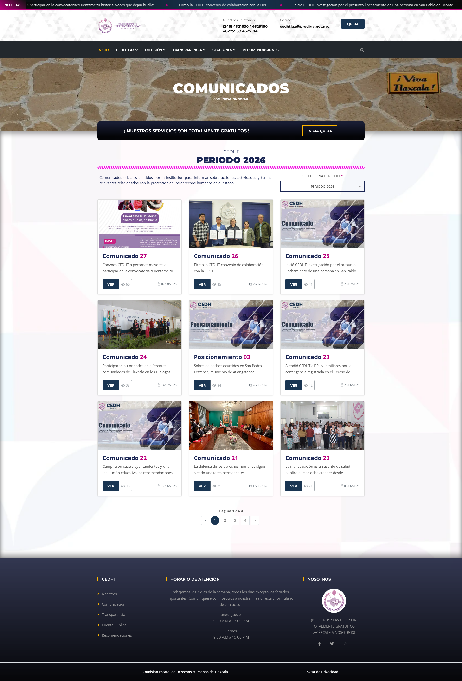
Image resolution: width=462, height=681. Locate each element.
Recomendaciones (261, 50)
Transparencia (113, 614)
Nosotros (109, 593)
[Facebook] (319, 643)
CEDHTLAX (125, 50)
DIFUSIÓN (154, 50)
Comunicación (113, 604)
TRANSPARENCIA (188, 50)
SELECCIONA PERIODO (322, 176)
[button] (362, 49)
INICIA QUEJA (320, 131)
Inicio (103, 50)
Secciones (222, 50)
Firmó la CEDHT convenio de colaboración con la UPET (207, 4)
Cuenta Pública (114, 624)
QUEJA (353, 24)
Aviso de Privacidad (322, 671)
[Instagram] (344, 643)
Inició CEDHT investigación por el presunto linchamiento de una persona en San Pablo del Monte (356, 4)
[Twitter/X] (332, 643)
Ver (110, 284)
